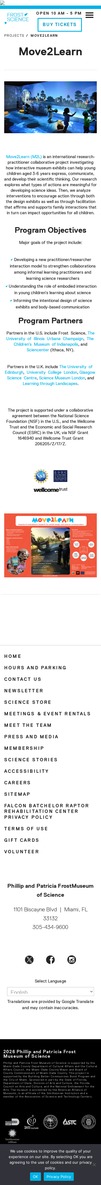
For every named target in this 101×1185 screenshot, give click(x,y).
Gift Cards (22, 840)
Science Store (28, 702)
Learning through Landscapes (50, 384)
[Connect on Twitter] (29, 959)
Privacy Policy (28, 817)
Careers (17, 783)
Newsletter (23, 691)
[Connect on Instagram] (72, 959)
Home (13, 656)
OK (35, 1176)
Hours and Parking (35, 668)
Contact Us (23, 679)
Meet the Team (28, 725)
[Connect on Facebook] (50, 959)
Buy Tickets (60, 25)
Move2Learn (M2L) (24, 157)
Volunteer (21, 852)
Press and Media (31, 737)
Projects (14, 36)
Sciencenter (38, 350)
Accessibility (26, 771)
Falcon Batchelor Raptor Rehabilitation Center (46, 809)
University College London (52, 372)
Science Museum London (62, 378)
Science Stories (31, 760)
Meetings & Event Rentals (47, 714)
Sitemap (17, 794)
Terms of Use (26, 829)
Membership (24, 748)
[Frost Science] (16, 17)
